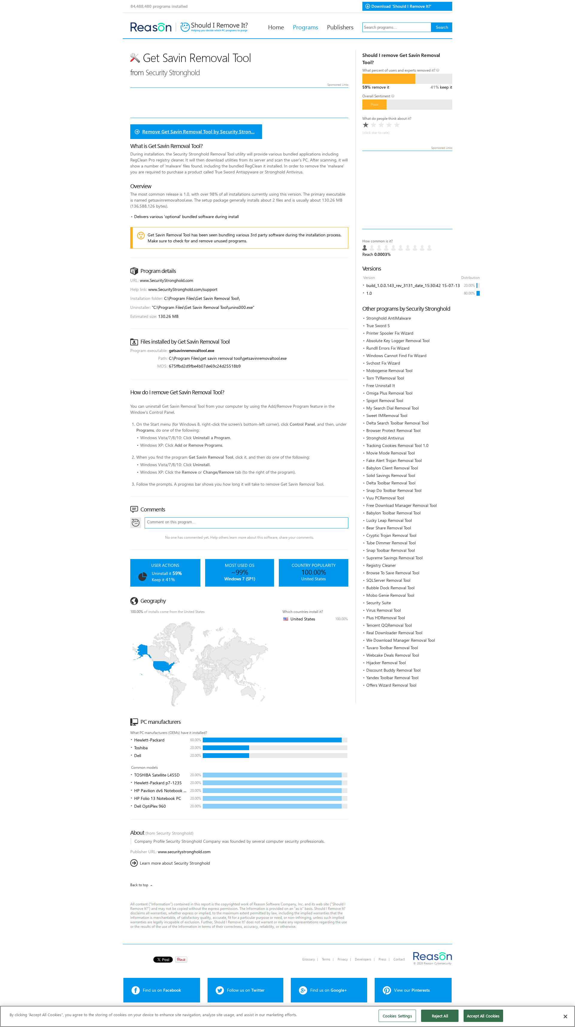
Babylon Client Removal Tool (392, 468)
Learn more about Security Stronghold (175, 863)
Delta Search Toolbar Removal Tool (397, 423)
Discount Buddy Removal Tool (393, 670)
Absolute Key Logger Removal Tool (397, 340)
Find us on (162, 990)
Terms (326, 959)
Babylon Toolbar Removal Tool (393, 513)
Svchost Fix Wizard (383, 363)
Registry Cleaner (381, 565)
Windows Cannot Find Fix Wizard (396, 355)
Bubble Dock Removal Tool (390, 587)
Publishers (340, 26)
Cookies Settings (397, 1015)
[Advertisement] (407, 189)
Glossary (308, 959)
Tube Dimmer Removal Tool (391, 543)
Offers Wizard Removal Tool (391, 685)
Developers (363, 959)
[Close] (565, 1016)
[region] (287, 1016)
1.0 (369, 293)
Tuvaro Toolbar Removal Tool (392, 647)
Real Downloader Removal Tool (394, 632)
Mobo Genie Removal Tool (390, 595)
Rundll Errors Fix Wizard (387, 348)
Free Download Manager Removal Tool (401, 505)
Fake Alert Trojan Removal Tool (394, 460)
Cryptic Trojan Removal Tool (391, 535)
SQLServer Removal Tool (388, 580)
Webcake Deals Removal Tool (392, 655)
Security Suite (378, 602)
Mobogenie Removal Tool (389, 370)
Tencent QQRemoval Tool (389, 625)
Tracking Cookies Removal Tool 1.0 (397, 445)
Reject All (440, 1015)
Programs (305, 26)
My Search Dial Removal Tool (392, 408)
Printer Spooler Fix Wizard (389, 333)
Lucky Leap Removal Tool (389, 520)
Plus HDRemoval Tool (385, 617)
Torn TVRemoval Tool (385, 378)
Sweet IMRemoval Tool (386, 415)
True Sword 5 (378, 325)
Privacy (343, 959)
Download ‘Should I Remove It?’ (401, 6)
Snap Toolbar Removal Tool (390, 550)
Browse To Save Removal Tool (392, 573)
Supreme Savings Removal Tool (394, 558)
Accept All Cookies (483, 1015)
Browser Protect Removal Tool (393, 430)
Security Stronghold (173, 72)
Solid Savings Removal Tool (390, 475)
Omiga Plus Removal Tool (389, 393)
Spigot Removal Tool (384, 400)
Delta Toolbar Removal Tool (390, 483)
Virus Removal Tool (383, 610)
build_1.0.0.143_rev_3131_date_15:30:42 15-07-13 (413, 285)
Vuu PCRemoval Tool (385, 498)
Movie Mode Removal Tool (390, 453)
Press (382, 959)
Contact (399, 959)
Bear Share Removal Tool (388, 528)
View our (412, 990)
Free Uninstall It (380, 385)
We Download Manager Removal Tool (400, 640)
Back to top (139, 885)
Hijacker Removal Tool (386, 662)
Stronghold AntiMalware (388, 318)
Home (276, 26)
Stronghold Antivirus (385, 438)
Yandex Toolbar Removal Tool (392, 677)
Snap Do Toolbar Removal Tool (393, 490)
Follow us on (245, 990)
